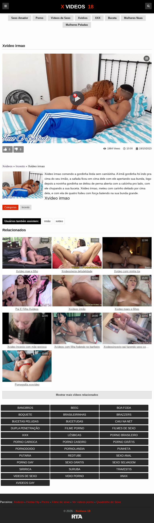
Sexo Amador (19, 17)
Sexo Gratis (74, 462)
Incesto (20, 166)
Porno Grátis (124, 441)
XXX (97, 17)
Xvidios (82, 17)
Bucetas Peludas (25, 421)
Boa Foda (124, 407)
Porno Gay (25, 462)
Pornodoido (25, 448)
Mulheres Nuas (133, 17)
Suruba (74, 469)
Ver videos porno (83, 502)
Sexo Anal (124, 455)
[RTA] (77, 517)
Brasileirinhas (74, 414)
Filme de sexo (61, 502)
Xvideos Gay (25, 482)
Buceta (112, 17)
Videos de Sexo (60, 17)
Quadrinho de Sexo (108, 502)
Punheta (123, 448)
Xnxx (124, 476)
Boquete (25, 414)
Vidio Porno (74, 476)
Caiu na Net (124, 421)
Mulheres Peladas (77, 24)
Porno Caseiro (74, 441)
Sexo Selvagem (124, 462)
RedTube (74, 455)
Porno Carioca (25, 441)
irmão (47, 221)
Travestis (124, 469)
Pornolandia (74, 448)
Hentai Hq (32, 502)
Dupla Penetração (25, 428)
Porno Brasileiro (124, 435)
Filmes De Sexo (124, 428)
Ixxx (25, 435)
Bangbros (25, 407)
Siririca (25, 469)
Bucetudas (74, 421)
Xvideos (7, 166)
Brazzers (124, 414)
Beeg (74, 407)
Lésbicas (74, 435)
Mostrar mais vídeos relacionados (77, 394)
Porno (39, 17)
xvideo (59, 221)
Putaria (25, 455)
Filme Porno (74, 428)
